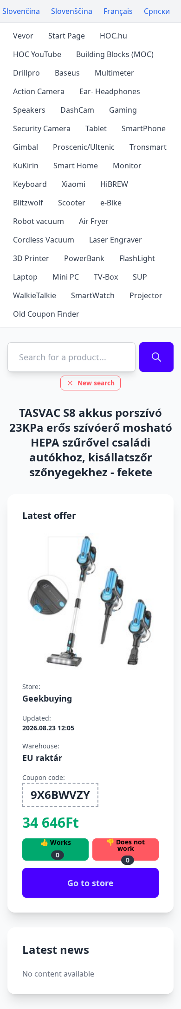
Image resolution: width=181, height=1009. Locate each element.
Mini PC (65, 277)
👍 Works (55, 848)
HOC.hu (113, 36)
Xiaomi (73, 184)
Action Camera (39, 91)
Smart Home (75, 165)
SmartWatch (93, 295)
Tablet (96, 128)
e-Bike (111, 203)
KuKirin (26, 165)
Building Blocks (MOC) (115, 54)
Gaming (123, 110)
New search (96, 382)
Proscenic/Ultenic (84, 147)
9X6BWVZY (60, 794)
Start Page (66, 36)
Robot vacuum (38, 221)
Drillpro (26, 73)
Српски (157, 11)
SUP (140, 277)
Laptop (25, 277)
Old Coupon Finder (46, 314)
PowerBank (84, 258)
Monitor (127, 165)
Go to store (90, 882)
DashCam (77, 110)
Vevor (23, 36)
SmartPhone (144, 128)
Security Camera (42, 128)
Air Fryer (94, 221)
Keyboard (30, 184)
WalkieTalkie (34, 295)
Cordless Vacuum (43, 240)
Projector (145, 295)
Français (118, 11)
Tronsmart (148, 147)
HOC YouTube (37, 54)
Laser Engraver (115, 240)
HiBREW (114, 184)
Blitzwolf (28, 203)
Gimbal (25, 147)
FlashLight (137, 258)
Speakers (29, 110)
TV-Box (106, 277)
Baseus (67, 73)
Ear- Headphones (109, 91)
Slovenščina (71, 11)
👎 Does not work (125, 849)
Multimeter (114, 73)
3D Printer (31, 258)
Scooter (71, 203)
